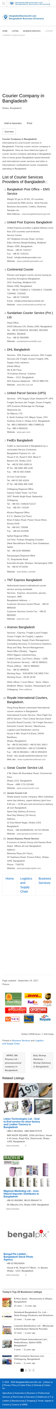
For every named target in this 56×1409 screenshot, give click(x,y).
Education (30, 1397)
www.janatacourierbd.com (29, 833)
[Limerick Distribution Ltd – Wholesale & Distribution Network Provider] (7, 1330)
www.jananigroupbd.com (29, 868)
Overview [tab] (9, 131)
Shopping (31, 1401)
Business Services (31, 31)
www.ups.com (23, 432)
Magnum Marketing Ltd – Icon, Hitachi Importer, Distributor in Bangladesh (21, 1194)
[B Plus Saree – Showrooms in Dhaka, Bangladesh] (7, 1303)
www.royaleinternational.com (31, 759)
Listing (15, 31)
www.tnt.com (23, 619)
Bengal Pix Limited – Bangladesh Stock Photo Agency (18, 1257)
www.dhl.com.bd (25, 384)
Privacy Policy (10, 1385)
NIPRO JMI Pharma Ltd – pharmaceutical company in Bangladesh (13, 1062)
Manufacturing (18, 1401)
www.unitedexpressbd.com (30, 261)
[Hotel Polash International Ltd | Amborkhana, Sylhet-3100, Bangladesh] (7, 1344)
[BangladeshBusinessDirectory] (32, 3)
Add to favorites (13, 123)
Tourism (15, 1404)
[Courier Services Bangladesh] (28, 1007)
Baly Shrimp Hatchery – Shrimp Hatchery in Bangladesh (42, 1061)
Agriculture (7, 1393)
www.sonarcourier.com (28, 788)
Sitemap (37, 1385)
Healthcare (42, 1397)
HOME (25, 1404)
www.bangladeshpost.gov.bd (36, 214)
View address (25, 689)
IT (50, 1397)
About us (49, 1382)
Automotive (19, 1393)
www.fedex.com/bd (26, 571)
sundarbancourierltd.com (29, 341)
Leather (5, 1401)
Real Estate (18, 1397)
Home (4, 31)
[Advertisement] (28, 938)
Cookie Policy (25, 1385)
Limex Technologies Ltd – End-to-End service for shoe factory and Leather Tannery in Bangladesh (22, 1123)
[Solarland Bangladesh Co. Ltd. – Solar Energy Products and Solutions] (7, 1316)
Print (29, 123)
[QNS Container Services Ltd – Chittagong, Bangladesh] (7, 1360)
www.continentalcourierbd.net (31, 304)
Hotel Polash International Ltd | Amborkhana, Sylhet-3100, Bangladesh (30, 1342)
